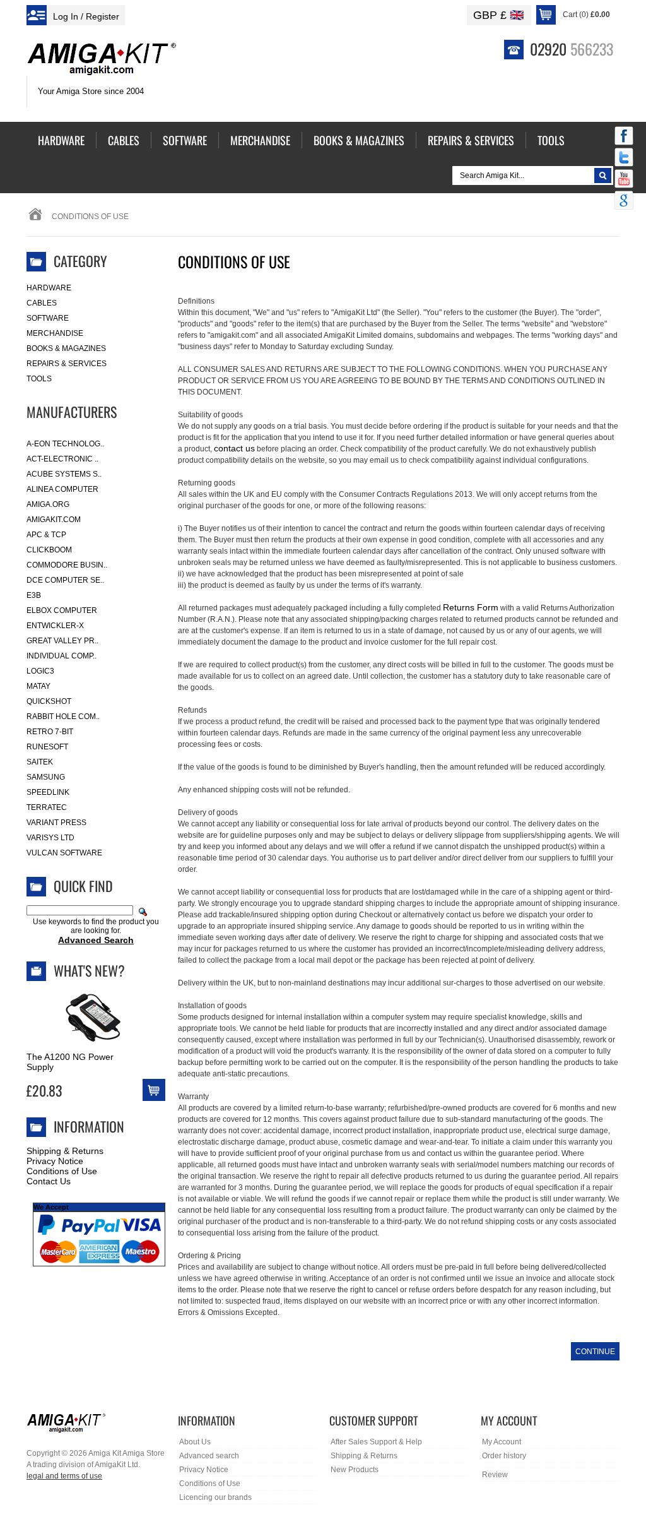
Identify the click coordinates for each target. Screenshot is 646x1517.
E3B (33, 595)
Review (495, 1474)
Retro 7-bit (49, 731)
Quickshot (48, 701)
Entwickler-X (55, 625)
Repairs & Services (66, 363)
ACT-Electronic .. (62, 459)
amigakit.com (53, 519)
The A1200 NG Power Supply (70, 1062)
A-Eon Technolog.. (65, 443)
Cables (41, 303)
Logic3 (40, 671)
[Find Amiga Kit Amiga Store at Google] (623, 201)
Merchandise (54, 333)
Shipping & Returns (64, 1151)
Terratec (46, 807)
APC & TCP (46, 534)
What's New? (89, 970)
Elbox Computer (61, 610)
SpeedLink (47, 792)
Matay (38, 686)
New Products (355, 1469)
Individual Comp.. (61, 655)
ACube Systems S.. (64, 474)
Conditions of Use (61, 1171)
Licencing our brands (215, 1497)
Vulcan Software (64, 852)
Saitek (39, 762)
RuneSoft (47, 746)
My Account (501, 1441)
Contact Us (48, 1181)
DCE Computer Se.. (65, 580)
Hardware (48, 287)
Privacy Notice (54, 1161)
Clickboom (49, 549)
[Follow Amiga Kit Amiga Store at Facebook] (623, 137)
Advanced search (209, 1455)
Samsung (45, 777)
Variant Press (56, 822)
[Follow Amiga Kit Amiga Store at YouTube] (623, 180)
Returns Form (470, 607)
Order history (504, 1455)
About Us (195, 1441)
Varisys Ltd (50, 837)
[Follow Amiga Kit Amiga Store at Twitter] (623, 158)
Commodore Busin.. (66, 565)
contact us (234, 448)
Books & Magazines (66, 348)
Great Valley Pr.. (62, 640)
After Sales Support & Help (376, 1441)
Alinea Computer (62, 489)
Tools (39, 378)
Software (47, 318)
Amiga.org (47, 504)
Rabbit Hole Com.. (63, 716)
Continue (595, 1351)
